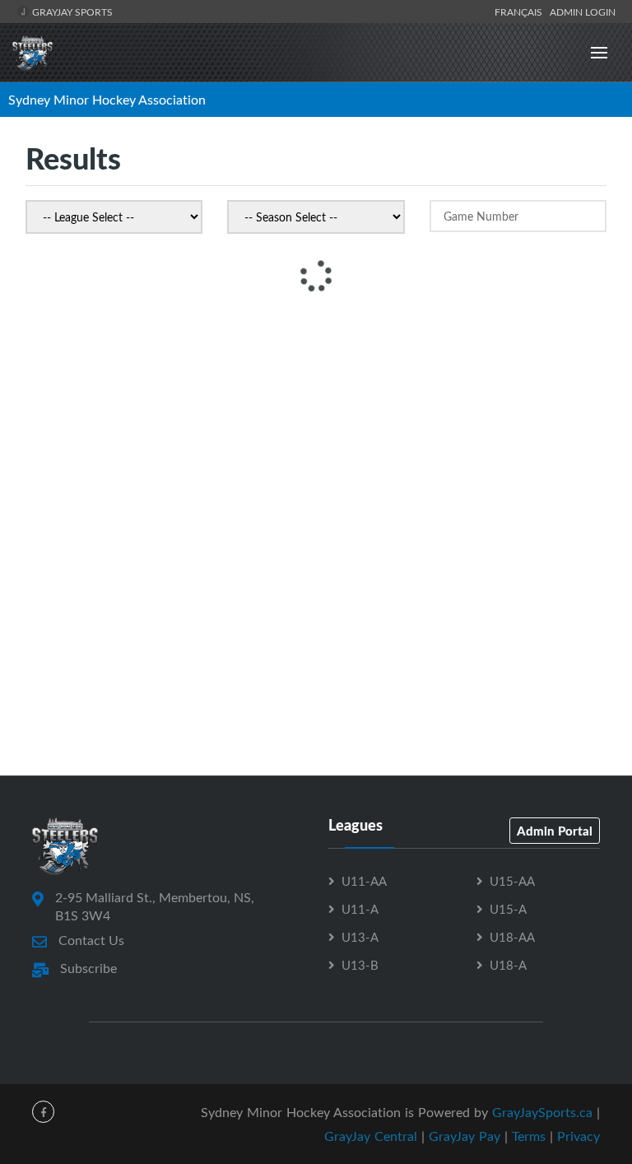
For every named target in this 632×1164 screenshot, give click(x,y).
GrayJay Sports (71, 11)
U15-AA (512, 881)
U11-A (360, 909)
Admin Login (583, 11)
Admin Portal (554, 831)
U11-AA (364, 881)
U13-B (360, 965)
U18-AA (512, 937)
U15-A (508, 909)
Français (521, 11)
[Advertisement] (316, 433)
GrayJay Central (370, 1136)
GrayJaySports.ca (542, 1112)
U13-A (360, 937)
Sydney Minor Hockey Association (107, 100)
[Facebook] (43, 1111)
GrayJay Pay (464, 1136)
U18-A (508, 965)
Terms (529, 1136)
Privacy (578, 1136)
